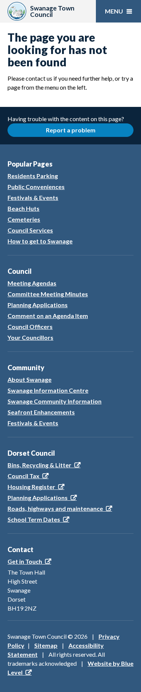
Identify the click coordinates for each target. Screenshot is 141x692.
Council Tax (23, 475)
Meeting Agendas (32, 283)
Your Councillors (30, 337)
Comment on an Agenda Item (48, 315)
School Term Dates (34, 519)
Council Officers (30, 326)
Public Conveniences (36, 186)
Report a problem (71, 130)
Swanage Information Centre (48, 390)
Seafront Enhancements (41, 412)
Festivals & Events (33, 197)
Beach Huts (23, 208)
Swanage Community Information (55, 401)
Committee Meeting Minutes (48, 293)
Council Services (30, 230)
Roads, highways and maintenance (55, 508)
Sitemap (46, 645)
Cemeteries (24, 219)
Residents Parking (33, 175)
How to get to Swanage (40, 241)
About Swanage (30, 379)
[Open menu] (118, 11)
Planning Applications (38, 304)
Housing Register (31, 486)
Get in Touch (25, 561)
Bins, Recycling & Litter (39, 464)
